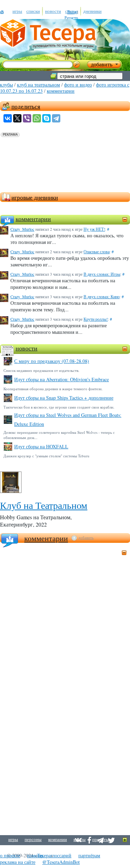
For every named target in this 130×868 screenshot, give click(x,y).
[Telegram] (56, 118)
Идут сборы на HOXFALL (41, 446)
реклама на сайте (17, 862)
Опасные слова (97, 251)
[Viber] (27, 118)
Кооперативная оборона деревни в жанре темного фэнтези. (53, 388)
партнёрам (89, 855)
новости (26, 348)
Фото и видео (78, 84)
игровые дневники (34, 197)
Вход (71, 12)
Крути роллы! (96, 319)
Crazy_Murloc (22, 229)
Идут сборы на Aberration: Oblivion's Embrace (61, 379)
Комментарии (46, 538)
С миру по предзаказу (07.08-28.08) (51, 361)
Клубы (6, 84)
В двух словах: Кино (102, 296)
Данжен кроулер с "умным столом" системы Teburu (46, 455)
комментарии (61, 91)
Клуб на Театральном (38, 84)
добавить (86, 538)
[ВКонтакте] (7, 118)
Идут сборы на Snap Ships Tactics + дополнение (63, 397)
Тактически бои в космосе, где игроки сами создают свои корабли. (58, 407)
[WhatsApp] (37, 118)
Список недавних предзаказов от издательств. (41, 370)
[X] (17, 118)
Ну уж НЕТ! (94, 229)
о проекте (10, 855)
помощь (35, 855)
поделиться (25, 106)
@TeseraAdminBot (61, 862)
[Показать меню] (125, 840)
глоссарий (61, 855)
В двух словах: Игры (102, 274)
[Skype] (46, 118)
